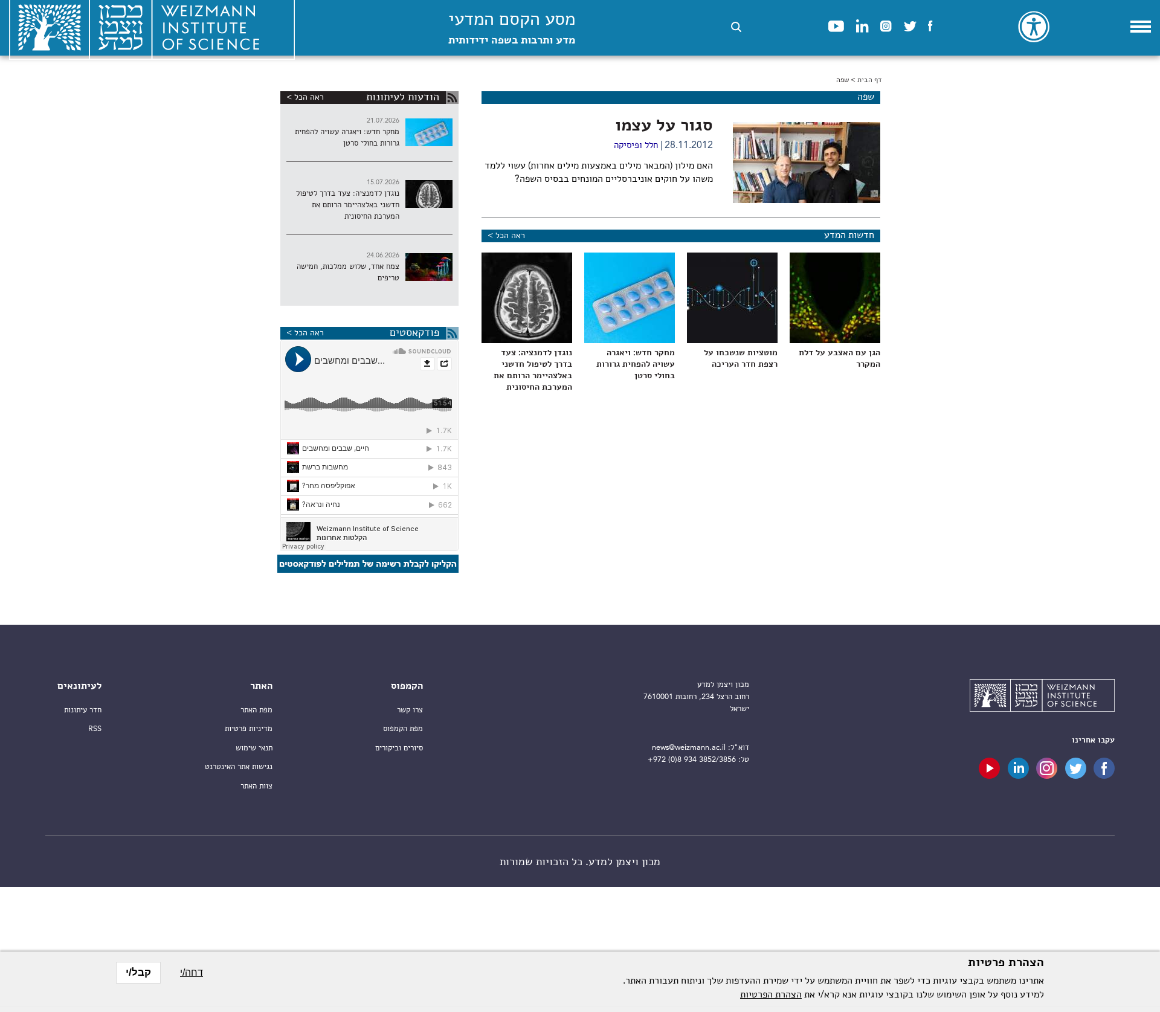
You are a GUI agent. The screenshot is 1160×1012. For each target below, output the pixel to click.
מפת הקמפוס (403, 729)
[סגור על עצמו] (806, 162)
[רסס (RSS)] (452, 97)
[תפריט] (1140, 27)
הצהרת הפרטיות (771, 995)
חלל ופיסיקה (636, 145)
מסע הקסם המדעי (511, 28)
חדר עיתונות (83, 710)
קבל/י (138, 972)
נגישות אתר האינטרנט (238, 767)
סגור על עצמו (664, 126)
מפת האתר (256, 710)
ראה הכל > (506, 235)
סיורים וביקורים (399, 748)
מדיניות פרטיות (248, 729)
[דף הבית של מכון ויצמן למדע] (1042, 697)
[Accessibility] (1033, 26)
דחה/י (191, 972)
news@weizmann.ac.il (689, 748)
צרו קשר (410, 710)
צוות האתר (256, 786)
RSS (95, 729)
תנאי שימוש (254, 748)
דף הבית (869, 80)
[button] (736, 26)
